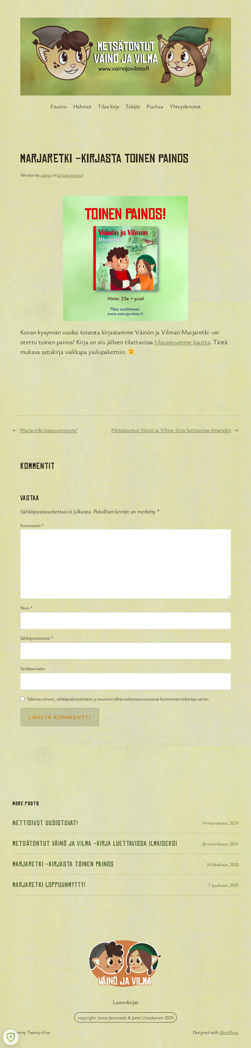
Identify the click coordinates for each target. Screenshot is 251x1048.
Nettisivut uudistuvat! (45, 822)
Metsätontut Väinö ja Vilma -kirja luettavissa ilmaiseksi (171, 430)
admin (46, 175)
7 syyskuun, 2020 (223, 885)
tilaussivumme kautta (182, 341)
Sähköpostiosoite (36, 638)
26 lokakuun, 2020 (222, 864)
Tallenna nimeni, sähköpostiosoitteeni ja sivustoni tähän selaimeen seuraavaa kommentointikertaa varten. (118, 699)
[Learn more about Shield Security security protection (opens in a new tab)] (11, 1037)
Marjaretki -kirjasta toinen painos (63, 864)
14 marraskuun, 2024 (220, 823)
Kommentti (32, 525)
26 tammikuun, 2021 (220, 844)
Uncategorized (70, 175)
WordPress (229, 1032)
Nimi (26, 608)
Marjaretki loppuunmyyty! (49, 430)
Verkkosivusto (32, 668)
